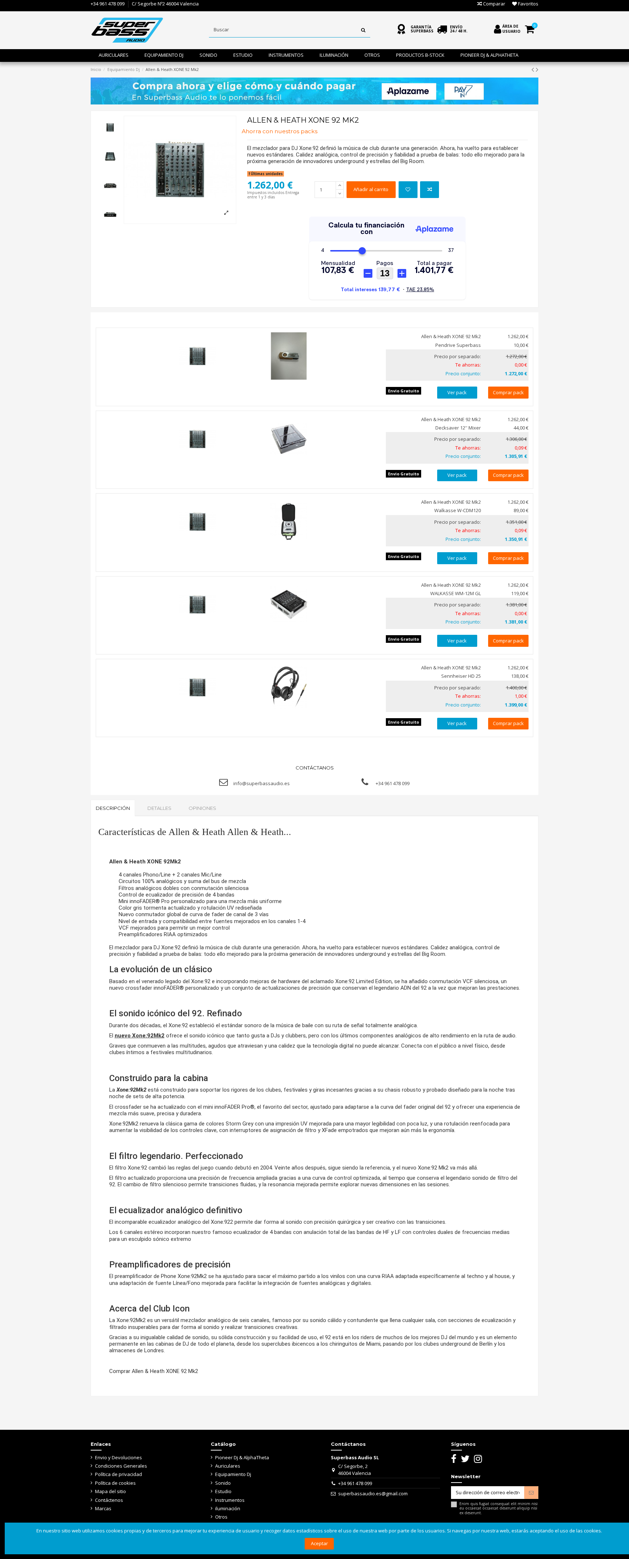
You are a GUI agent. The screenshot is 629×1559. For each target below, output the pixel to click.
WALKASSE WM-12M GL (455, 593)
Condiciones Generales (121, 1466)
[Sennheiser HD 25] (289, 687)
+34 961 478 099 (107, 3)
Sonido (223, 1483)
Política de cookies (115, 1483)
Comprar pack (508, 392)
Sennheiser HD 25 (461, 676)
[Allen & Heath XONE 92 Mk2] (197, 356)
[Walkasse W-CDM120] (289, 521)
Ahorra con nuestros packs (279, 131)
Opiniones (202, 808)
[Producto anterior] (533, 69)
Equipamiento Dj (233, 1474)
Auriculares (227, 1466)
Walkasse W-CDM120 (457, 510)
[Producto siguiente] (537, 69)
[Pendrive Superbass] (289, 356)
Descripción (113, 808)
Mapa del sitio (110, 1491)
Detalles (159, 808)
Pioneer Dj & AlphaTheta (242, 1457)
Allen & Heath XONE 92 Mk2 (451, 336)
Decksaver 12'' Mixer (458, 427)
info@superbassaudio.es (261, 783)
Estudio (223, 1491)
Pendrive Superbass (458, 345)
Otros (221, 1517)
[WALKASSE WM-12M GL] (289, 604)
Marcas (103, 1508)
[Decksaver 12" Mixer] (289, 439)
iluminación (227, 1508)
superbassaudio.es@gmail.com (373, 1493)
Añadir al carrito (370, 189)
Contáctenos (109, 1500)
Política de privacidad (118, 1474)
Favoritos (527, 3)
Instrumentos (230, 1500)
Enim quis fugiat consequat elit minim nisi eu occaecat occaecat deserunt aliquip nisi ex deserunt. (498, 1508)
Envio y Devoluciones (118, 1457)
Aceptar (319, 1543)
